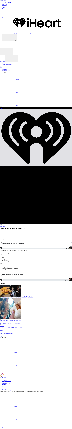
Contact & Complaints (5, 68)
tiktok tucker (17, 281)
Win (2, 6)
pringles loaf (13, 281)
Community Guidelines (5, 382)
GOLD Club (3, 7)
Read (2, 8)
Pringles (11, 281)
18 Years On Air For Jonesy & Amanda (7, 64)
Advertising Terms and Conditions (6, 381)
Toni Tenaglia (3, 388)
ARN (2, 427)
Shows (2, 386)
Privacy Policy (4, 384)
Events (2, 9)
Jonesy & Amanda (4, 5)
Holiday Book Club (4, 63)
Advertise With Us (4, 69)
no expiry (6, 281)
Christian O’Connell (4, 4)
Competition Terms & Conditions (6, 70)
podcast (9, 281)
